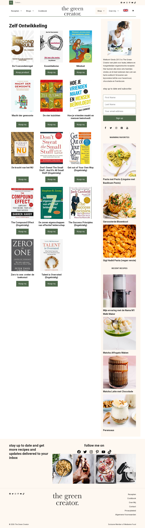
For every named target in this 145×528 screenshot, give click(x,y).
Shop (99, 11)
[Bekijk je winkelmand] (133, 11)
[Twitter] (111, 128)
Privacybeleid (130, 510)
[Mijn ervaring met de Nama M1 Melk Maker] (119, 292)
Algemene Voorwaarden (125, 514)
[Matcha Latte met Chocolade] (119, 373)
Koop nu (52, 72)
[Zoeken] (11, 3)
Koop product (22, 72)
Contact (132, 506)
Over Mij (132, 502)
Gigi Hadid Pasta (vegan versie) (119, 260)
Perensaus (108, 430)
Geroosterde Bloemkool (115, 221)
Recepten (15, 11)
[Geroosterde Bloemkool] (119, 203)
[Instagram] (116, 128)
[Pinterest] (121, 128)
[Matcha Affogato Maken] (119, 334)
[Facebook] (105, 128)
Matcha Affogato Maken (115, 352)
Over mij (112, 11)
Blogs (28, 11)
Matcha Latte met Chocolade (118, 391)
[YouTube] (127, 128)
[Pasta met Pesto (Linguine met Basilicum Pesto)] (119, 160)
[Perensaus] (119, 411)
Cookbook (42, 11)
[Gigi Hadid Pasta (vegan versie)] (119, 242)
